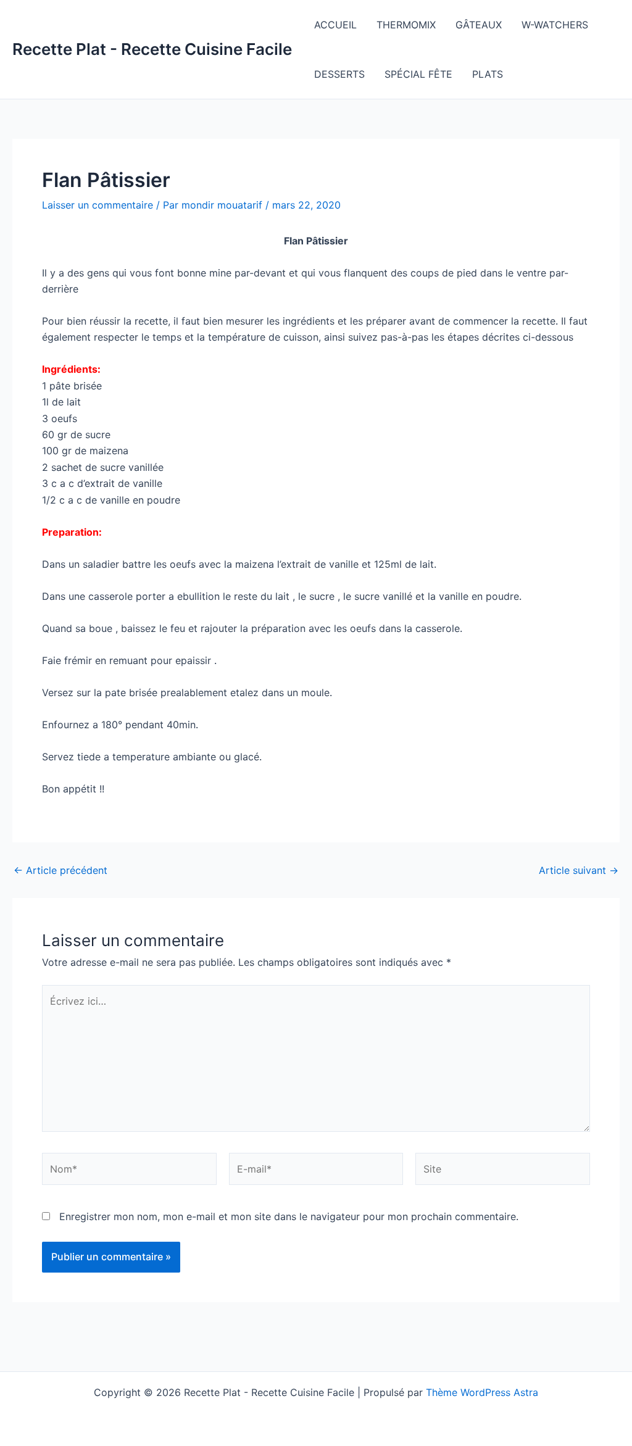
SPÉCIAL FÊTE (418, 74)
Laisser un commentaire (97, 205)
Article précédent (60, 870)
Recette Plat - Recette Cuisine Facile (152, 49)
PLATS (487, 74)
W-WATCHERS (555, 25)
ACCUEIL (335, 25)
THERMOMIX (406, 25)
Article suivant (578, 870)
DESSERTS (339, 74)
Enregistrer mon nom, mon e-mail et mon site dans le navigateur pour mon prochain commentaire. (288, 1216)
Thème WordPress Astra (482, 1392)
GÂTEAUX (478, 25)
